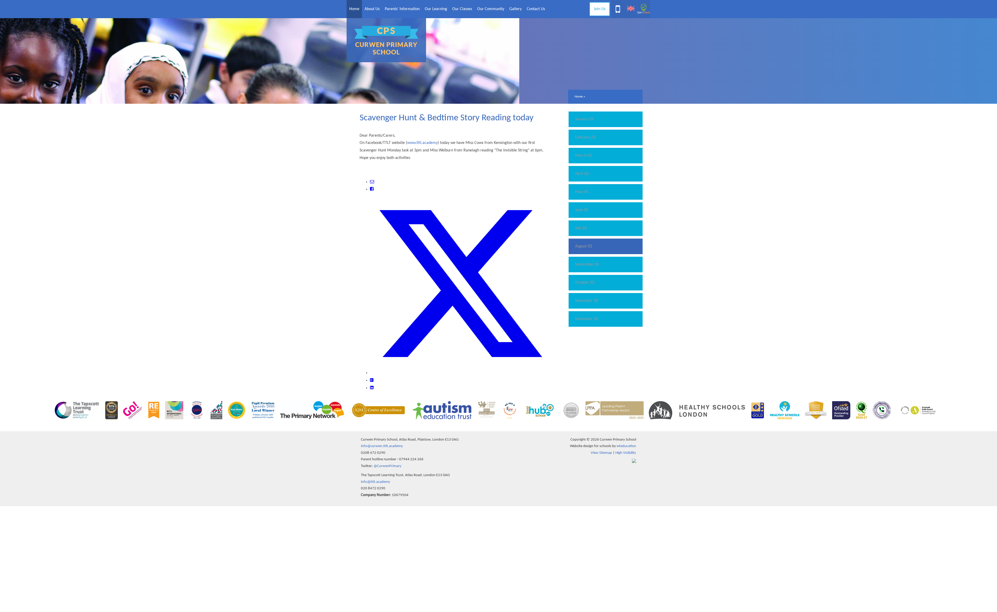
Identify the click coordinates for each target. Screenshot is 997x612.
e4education (626, 446)
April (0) (582, 174)
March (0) (583, 156)
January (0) (584, 119)
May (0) (581, 192)
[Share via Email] (372, 182)
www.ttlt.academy (422, 143)
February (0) (585, 137)
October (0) (585, 283)
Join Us (599, 9)
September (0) (587, 264)
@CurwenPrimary (387, 466)
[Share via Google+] (372, 380)
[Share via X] (460, 373)
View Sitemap (601, 453)
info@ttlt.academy (375, 482)
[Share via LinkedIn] (372, 388)
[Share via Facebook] (372, 189)
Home (579, 96)
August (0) (583, 246)
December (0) (586, 319)
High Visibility (625, 453)
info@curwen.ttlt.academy (382, 446)
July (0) (581, 228)
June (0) (581, 210)
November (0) (586, 301)
